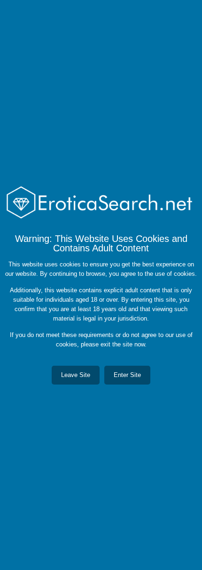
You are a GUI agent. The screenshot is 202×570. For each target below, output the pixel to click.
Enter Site (127, 374)
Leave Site (75, 374)
